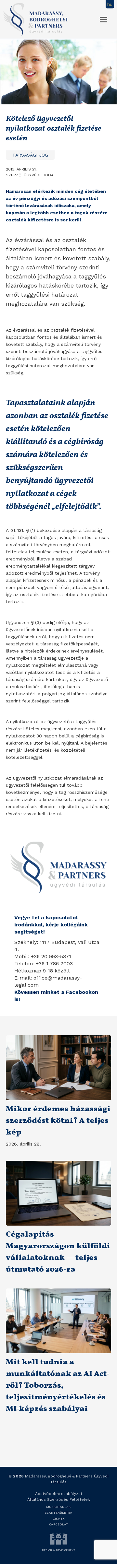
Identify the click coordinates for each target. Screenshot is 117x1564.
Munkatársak (58, 1507)
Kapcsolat (58, 1524)
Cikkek (59, 1518)
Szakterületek (58, 1512)
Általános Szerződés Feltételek (58, 1499)
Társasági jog (30, 155)
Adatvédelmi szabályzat (58, 1493)
